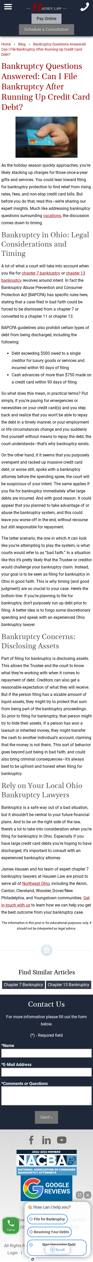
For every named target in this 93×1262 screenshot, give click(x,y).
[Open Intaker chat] (33, 1259)
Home (6, 44)
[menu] (8, 7)
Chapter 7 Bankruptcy (23, 984)
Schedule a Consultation (46, 29)
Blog (22, 44)
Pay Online (46, 18)
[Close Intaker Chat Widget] (87, 1195)
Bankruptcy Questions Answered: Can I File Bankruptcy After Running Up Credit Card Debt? (43, 49)
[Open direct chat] (79, 1195)
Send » (46, 1117)
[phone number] (84, 7)
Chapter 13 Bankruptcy (68, 984)
